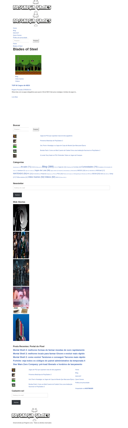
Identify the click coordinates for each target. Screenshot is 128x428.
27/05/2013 (26, 89)
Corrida (77, 167)
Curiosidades (89, 167)
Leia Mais (15, 97)
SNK (107, 173)
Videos (17, 81)
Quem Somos (17, 35)
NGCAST (16, 33)
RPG (90, 173)
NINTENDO (20, 173)
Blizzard (39, 167)
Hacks (15, 170)
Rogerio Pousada (17, 89)
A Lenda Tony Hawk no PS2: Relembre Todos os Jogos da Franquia (61, 155)
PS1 (55, 173)
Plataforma (50, 173)
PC (30, 174)
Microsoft (74, 170)
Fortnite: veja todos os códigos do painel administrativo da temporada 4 (49, 361)
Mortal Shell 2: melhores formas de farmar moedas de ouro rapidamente (49, 350)
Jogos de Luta (42, 170)
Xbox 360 (63, 177)
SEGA (96, 174)
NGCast (100, 170)
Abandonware (16, 167)
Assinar (17, 195)
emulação (109, 167)
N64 (87, 170)
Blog (14, 30)
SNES (102, 173)
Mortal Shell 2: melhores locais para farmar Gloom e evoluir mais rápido (49, 353)
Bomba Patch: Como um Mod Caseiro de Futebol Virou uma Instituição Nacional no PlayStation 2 (70, 150)
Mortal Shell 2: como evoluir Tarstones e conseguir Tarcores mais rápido (49, 357)
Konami (61, 170)
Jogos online (54, 170)
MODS (81, 170)
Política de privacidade (20, 37)
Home (15, 28)
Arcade (26, 167)
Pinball (43, 173)
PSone (65, 173)
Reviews (84, 173)
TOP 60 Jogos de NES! (21, 85)
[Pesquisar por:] (23, 40)
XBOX (58, 177)
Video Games (19, 79)
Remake (70, 173)
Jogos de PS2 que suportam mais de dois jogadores (56, 136)
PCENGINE (36, 173)
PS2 (60, 174)
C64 (56, 167)
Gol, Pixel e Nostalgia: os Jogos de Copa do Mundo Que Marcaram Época (63, 145)
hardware (21, 170)
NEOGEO (93, 170)
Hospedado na (84, 388)
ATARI (34, 167)
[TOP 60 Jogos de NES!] (28, 74)
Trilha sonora (22, 177)
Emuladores (102, 167)
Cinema (70, 167)
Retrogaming (77, 173)
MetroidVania (67, 170)
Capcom (62, 167)
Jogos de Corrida (29, 170)
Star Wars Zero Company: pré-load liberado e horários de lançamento (47, 364)
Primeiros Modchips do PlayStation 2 (51, 140)
